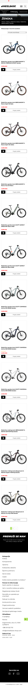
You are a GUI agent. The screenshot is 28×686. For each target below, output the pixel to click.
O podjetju (6, 616)
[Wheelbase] (8, 6)
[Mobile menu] (21, 6)
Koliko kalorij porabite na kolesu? (14, 580)
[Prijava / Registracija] (6, 1)
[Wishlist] (3, 1)
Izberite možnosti (3, 69)
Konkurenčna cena (9, 602)
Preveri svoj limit (23, 11)
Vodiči (4, 577)
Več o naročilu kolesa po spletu (13, 588)
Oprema (5, 565)
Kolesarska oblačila (9, 568)
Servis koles (6, 574)
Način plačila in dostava (10, 585)
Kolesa (8, 21)
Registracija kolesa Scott (10, 591)
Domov (3, 21)
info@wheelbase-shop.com (11, 630)
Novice (4, 619)
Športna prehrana (8, 571)
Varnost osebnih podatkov (11, 608)
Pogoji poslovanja (8, 605)
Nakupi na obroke (8, 599)
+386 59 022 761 (7, 627)
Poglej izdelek (16, 69)
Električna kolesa (15, 21)
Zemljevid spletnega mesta (12, 611)
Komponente (7, 561)
